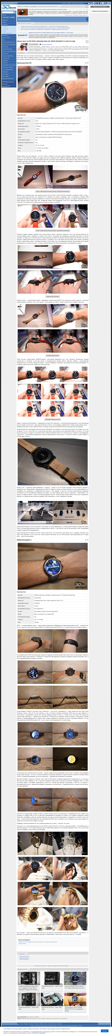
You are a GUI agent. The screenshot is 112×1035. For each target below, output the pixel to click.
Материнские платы (7, 49)
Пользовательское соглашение (55, 1023)
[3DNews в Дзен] (96, 3)
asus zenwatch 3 (42, 1018)
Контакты (80, 3)
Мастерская (5, 46)
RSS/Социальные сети (8, 81)
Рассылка (74, 3)
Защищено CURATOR (104, 1023)
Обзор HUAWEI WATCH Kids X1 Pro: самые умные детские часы (74, 987)
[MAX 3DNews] (93, 3)
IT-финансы (5, 20)
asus (61, 1018)
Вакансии (6, 86)
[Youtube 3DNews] (91, 3)
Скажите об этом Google (25, 942)
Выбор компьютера (7, 33)
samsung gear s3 (34, 1018)
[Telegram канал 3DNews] (100, 3)
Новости (4, 15)
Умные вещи (5, 74)
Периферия (5, 60)
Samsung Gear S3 (24, 956)
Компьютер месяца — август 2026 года (52, 987)
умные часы (50, 1018)
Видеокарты (5, 35)
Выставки (5, 26)
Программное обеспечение (9, 65)
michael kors (56, 1018)
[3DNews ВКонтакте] (89, 3)
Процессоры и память (7, 67)
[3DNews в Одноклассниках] (98, 3)
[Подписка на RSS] (105, 3)
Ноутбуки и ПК (5, 58)
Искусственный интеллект (8, 42)
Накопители (5, 53)
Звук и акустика (6, 37)
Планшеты (5, 62)
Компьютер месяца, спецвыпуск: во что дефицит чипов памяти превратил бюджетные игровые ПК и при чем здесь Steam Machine (28, 988)
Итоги (4, 31)
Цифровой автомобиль (8, 78)
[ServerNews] (9, 17)
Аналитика (4, 24)
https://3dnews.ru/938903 (33, 1017)
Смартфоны (5, 71)
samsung (65, 1018)
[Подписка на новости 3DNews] (103, 3)
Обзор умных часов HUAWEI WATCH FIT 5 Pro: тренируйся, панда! (74, 1009)
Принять (104, 1031)
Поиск (45, 1023)
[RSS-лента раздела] (87, 6)
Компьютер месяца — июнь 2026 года (52, 1008)
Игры (3, 40)
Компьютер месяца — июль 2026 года (28, 1008)
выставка (22, 1018)
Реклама (69, 3)
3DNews (20, 6)
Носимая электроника (7, 55)
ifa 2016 (27, 1018)
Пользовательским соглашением (40, 1031)
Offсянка (4, 22)
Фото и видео (5, 76)
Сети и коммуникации (7, 69)
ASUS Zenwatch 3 (24, 958)
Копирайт (41, 1023)
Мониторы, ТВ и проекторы (9, 51)
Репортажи (5, 28)
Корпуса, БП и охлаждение (8, 44)
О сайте (64, 3)
